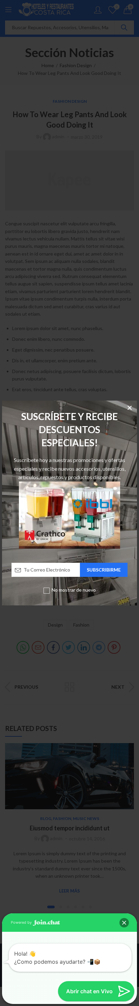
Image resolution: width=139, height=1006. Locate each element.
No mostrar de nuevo (74, 590)
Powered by (22, 922)
